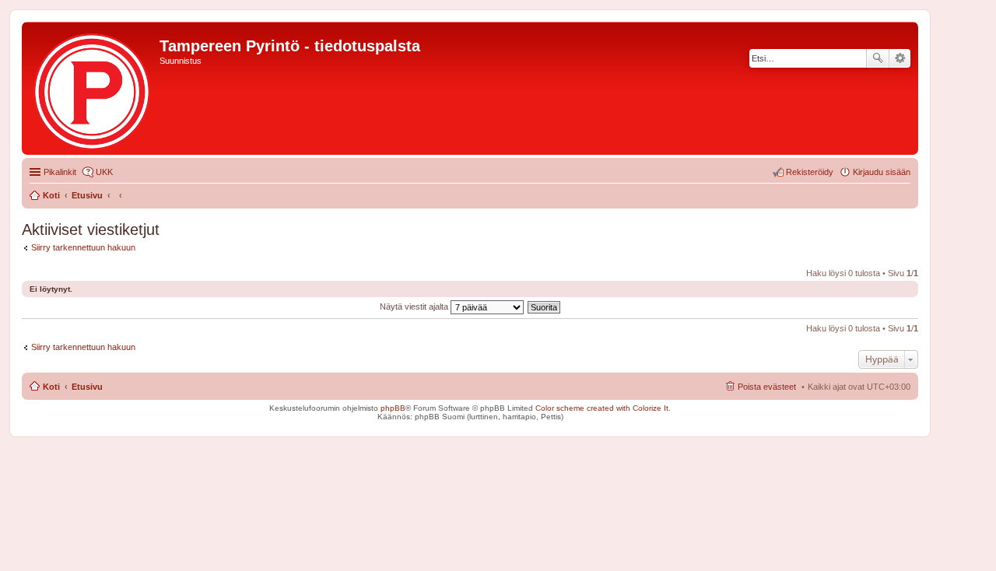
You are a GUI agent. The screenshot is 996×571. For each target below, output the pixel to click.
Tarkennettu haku (899, 58)
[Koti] (93, 88)
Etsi (877, 58)
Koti (51, 386)
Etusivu (87, 386)
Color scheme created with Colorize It (601, 408)
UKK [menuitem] (104, 172)
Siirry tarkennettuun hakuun (83, 247)
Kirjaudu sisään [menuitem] (881, 172)
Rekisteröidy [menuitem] (809, 172)
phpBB (393, 408)
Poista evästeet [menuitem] (767, 386)
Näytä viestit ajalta (415, 306)
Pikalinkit (60, 172)
